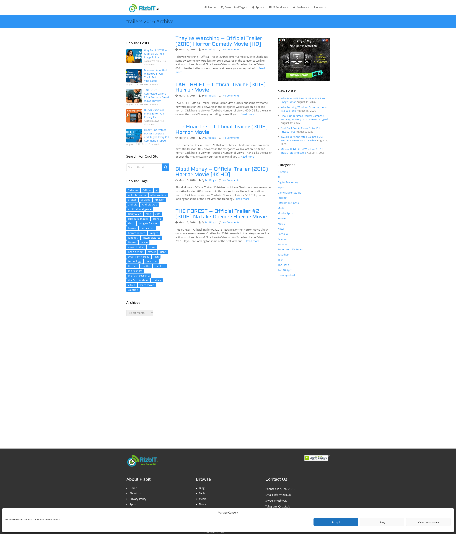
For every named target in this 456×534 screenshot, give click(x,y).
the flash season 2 (139, 275)
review (152, 252)
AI (279, 177)
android (133, 204)
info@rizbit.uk (282, 494)
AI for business (137, 195)
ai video (145, 199)
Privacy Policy (137, 499)
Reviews (301, 7)
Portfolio (283, 234)
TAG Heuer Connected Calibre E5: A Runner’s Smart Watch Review (156, 95)
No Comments (230, 49)
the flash (160, 266)
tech (156, 256)
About (319, 7)
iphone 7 (133, 237)
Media (281, 208)
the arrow (151, 261)
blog (148, 214)
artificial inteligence (140, 209)
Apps (258, 7)
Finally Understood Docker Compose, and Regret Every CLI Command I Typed (156, 135)
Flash (131, 223)
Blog (201, 488)
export (281, 187)
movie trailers (136, 247)
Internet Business (288, 203)
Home (212, 7)
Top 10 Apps (285, 270)
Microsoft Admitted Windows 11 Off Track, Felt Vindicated (155, 75)
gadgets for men (148, 223)
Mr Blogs (210, 49)
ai (157, 190)
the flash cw (135, 270)
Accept (336, 522)
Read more (247, 114)
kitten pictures (151, 237)
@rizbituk (284, 506)
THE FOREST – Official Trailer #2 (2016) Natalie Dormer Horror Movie (221, 214)
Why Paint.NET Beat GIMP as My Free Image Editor (156, 53)
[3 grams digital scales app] (304, 59)
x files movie (146, 285)
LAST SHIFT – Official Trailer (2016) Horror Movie (220, 87)
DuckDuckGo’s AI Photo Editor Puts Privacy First (154, 113)
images (154, 233)
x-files (131, 285)
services (282, 244)
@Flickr (146, 190)
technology (134, 261)
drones (156, 218)
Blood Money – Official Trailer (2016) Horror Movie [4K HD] (221, 172)
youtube (133, 289)
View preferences (428, 522)
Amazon (159, 199)
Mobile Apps (285, 213)
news (152, 247)
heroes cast (147, 228)
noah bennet (135, 252)
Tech (280, 259)
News (281, 228)
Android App (149, 204)
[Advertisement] (147, 378)
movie (144, 242)
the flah (132, 266)
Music (281, 223)
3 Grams (133, 190)
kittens (132, 242)
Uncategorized (286, 275)
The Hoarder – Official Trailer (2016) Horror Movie (221, 130)
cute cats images (138, 218)
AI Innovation (158, 195)
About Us (135, 493)
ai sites (132, 199)
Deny (382, 522)
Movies (282, 218)
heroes (132, 228)
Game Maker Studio (289, 192)
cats (157, 214)
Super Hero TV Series (290, 249)
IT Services (279, 7)
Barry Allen (134, 214)
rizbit (163, 252)
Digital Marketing (288, 182)
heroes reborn (136, 233)
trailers (157, 280)
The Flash (283, 265)
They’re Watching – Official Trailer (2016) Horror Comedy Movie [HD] (219, 41)
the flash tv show (138, 280)
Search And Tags (234, 7)
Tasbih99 (283, 254)
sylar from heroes (138, 256)
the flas (146, 266)
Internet (282, 197)
